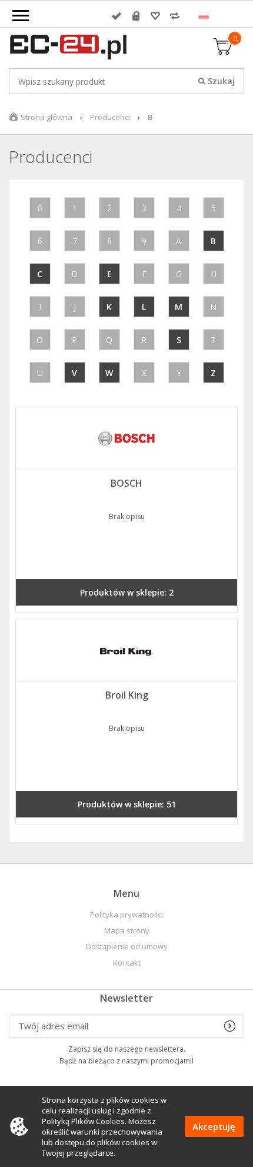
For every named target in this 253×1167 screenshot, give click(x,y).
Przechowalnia (155, 16)
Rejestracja (136, 16)
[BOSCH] (126, 438)
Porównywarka (175, 16)
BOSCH (126, 483)
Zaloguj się (116, 16)
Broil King (126, 695)
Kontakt (127, 963)
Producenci (110, 117)
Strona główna (46, 117)
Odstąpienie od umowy (126, 946)
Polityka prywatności (126, 914)
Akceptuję (213, 1126)
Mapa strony (126, 930)
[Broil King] (126, 650)
